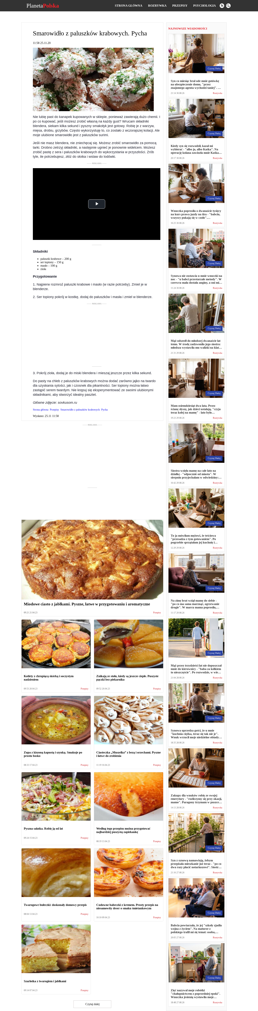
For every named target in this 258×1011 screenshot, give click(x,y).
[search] (228, 5)
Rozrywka (157, 5)
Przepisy (180, 5)
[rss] (222, 5)
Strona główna (128, 5)
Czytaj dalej (92, 1004)
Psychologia (204, 5)
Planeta (42, 6)
